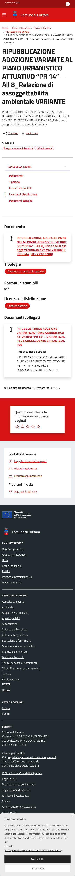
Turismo (6, 674)
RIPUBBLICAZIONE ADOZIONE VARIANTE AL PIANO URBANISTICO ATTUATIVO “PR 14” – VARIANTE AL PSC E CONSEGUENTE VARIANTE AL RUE (41, 336)
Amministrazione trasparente (19, 807)
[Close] (72, 815)
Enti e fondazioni (11, 566)
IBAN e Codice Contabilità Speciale (22, 773)
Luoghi (6, 708)
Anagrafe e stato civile (15, 613)
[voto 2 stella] (22, 426)
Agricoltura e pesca (13, 601)
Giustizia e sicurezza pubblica (18, 646)
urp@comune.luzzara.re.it (24, 761)
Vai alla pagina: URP (13, 753)
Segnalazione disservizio (16, 790)
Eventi (6, 714)
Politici (6, 571)
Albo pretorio (9, 812)
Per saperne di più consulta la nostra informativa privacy (33, 850)
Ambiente (7, 607)
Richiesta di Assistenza (15, 795)
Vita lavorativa (10, 679)
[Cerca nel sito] (65, 15)
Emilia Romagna (12, 2)
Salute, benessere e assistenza (20, 663)
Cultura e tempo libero (15, 635)
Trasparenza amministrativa (18, 148)
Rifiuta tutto (37, 868)
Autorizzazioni (10, 624)
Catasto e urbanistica (14, 629)
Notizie (6, 690)
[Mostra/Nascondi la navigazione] (4, 15)
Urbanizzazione (44, 148)
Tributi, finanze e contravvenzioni (21, 668)
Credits (6, 801)
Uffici (5, 560)
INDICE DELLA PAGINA (19, 166)
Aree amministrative (14, 554)
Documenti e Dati (12, 582)
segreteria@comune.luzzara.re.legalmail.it (32, 757)
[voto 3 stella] (27, 426)
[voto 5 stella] (38, 426)
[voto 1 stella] (17, 426)
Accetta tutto (37, 859)
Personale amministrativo (17, 577)
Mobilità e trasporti (13, 657)
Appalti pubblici (11, 618)
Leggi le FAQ (9, 779)
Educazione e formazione (16, 640)
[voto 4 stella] (33, 426)
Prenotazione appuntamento (18, 784)
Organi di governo (12, 549)
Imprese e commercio (14, 652)
